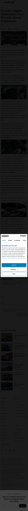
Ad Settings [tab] (17, 240)
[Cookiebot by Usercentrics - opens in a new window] (20, 236)
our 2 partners (9, 248)
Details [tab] (10, 240)
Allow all (14, 265)
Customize (13, 269)
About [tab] (24, 240)
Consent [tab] (4, 240)
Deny (14, 273)
